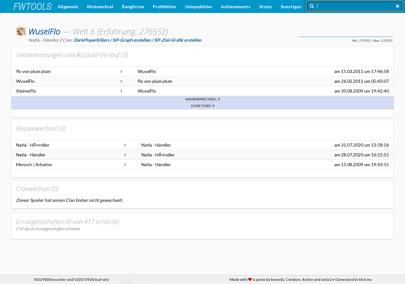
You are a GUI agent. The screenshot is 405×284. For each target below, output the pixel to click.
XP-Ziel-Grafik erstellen (177, 40)
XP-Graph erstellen (132, 40)
